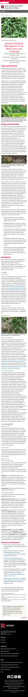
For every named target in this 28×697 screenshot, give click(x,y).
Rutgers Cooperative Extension (19, 286)
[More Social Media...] (19, 677)
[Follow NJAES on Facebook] (8, 677)
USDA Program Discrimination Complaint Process (9, 664)
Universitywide (4, 1)
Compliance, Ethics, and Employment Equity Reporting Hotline (11, 662)
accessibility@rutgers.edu (7, 686)
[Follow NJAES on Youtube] (12, 677)
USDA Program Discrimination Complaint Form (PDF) (10, 667)
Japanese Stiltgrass (8, 546)
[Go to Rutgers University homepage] (3, 7)
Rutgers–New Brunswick (5, 651)
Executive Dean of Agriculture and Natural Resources (10, 653)
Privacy (2, 671)
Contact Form (3, 639)
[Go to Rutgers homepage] (7, 627)
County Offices (3, 642)
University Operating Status (5, 669)
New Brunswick (9, 1)
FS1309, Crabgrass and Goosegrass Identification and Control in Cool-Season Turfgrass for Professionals (14, 366)
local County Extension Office (15, 288)
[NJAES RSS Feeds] (15, 677)
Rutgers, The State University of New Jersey (8, 648)
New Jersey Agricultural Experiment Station (14, 7)
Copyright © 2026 (6, 690)
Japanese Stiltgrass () (13, 552)
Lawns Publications (7, 15)
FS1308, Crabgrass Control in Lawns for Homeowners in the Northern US (13, 361)
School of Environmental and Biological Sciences (9, 655)
